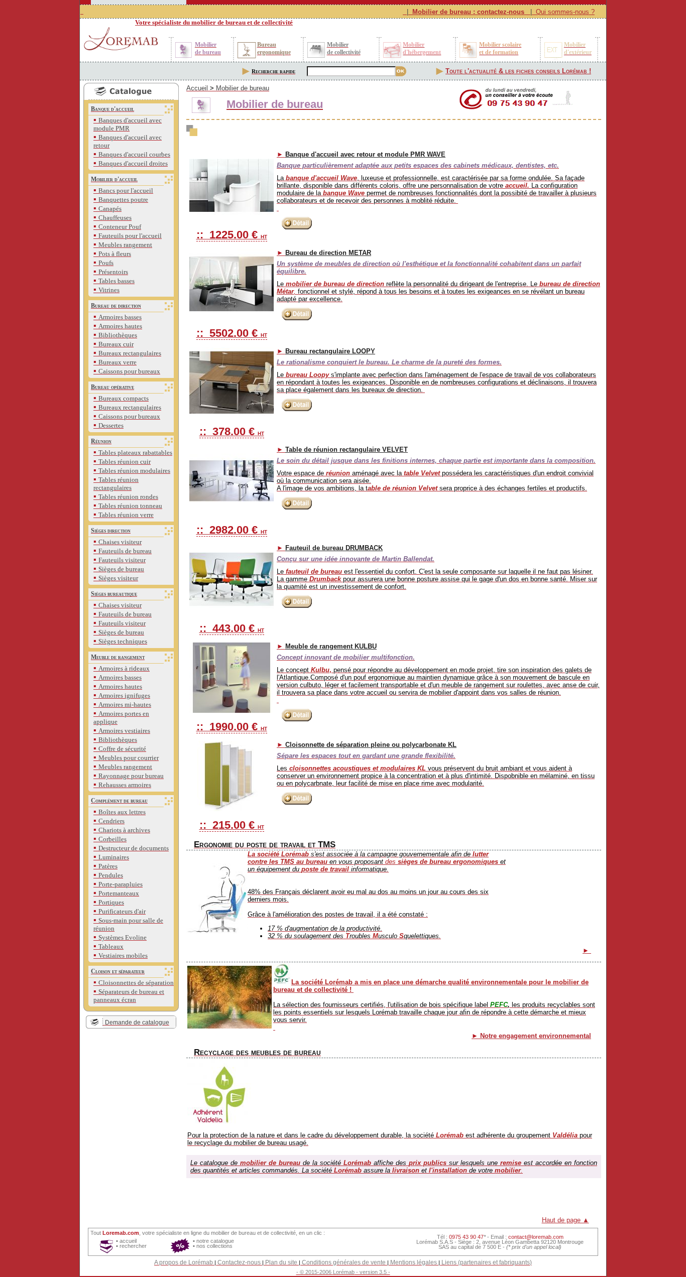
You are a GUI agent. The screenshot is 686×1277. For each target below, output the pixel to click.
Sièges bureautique (114, 593)
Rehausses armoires (124, 785)
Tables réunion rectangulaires (116, 483)
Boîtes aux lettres (122, 812)
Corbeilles (112, 839)
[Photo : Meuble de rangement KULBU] (231, 678)
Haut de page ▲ (565, 1220)
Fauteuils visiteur (122, 560)
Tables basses (116, 281)
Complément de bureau (119, 800)
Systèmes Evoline (122, 937)
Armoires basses (120, 317)
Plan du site (281, 1262)
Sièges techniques (122, 641)
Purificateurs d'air (122, 911)
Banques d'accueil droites (133, 163)
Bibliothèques (117, 335)
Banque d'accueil (112, 108)
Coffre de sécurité (122, 748)
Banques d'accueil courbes (134, 154)
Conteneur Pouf (119, 226)
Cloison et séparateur (118, 971)
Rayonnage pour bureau (131, 776)
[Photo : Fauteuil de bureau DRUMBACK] (231, 579)
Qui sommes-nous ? (565, 12)
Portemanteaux (118, 893)
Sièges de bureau (121, 569)
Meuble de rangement (118, 657)
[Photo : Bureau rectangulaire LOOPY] (231, 382)
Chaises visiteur (120, 542)
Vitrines (109, 290)
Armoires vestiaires (124, 730)
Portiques (111, 902)
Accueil (197, 88)
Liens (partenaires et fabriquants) (486, 1262)
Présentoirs (113, 272)
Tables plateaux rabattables (135, 452)
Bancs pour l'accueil (125, 190)
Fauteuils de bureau (125, 551)
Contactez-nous (239, 1262)
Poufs (105, 263)
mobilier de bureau (233, 1233)
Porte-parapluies (120, 884)
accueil (128, 1241)
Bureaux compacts (123, 398)
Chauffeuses (115, 217)
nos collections (214, 1246)
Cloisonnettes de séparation (136, 982)
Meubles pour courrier (128, 757)
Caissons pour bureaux (129, 371)
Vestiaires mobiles (123, 955)
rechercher (133, 1246)
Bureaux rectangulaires (129, 353)
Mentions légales (413, 1262)
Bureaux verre (117, 362)
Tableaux (111, 946)
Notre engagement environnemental (535, 1036)
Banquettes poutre (123, 199)
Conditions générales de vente (344, 1262)
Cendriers (111, 821)
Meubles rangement (125, 244)
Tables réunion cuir (124, 461)
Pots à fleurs (114, 254)
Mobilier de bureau (242, 88)
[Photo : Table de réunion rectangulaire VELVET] (231, 481)
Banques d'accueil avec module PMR (127, 124)
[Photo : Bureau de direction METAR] (231, 284)
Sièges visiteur (118, 578)
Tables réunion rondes (128, 496)
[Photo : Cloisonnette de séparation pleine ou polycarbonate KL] (231, 776)
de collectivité (279, 1233)
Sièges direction (111, 530)
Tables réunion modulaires (134, 470)
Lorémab (344, 1272)
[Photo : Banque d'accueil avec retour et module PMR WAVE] (231, 186)
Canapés (110, 208)
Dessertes (111, 425)
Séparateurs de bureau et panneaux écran (128, 995)
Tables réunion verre (126, 515)
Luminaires (113, 857)
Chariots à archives (124, 830)
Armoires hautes (120, 326)
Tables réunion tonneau (130, 505)
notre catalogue (215, 1241)
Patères (108, 866)
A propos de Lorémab (183, 1262)
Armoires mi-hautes (124, 704)
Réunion (101, 441)
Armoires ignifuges (124, 695)
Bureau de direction (116, 305)
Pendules (110, 875)
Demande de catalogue (137, 1022)
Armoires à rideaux (124, 668)
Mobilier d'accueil (114, 179)
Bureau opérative (112, 387)
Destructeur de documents (133, 848)
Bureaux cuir (116, 344)
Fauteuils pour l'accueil (130, 235)
